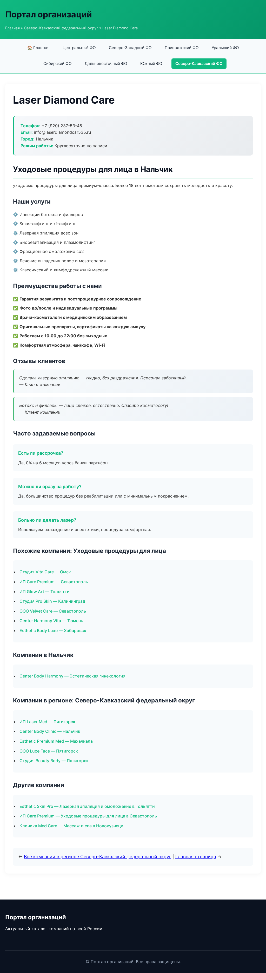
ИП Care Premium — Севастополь (53, 581)
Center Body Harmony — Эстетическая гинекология (72, 676)
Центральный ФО (79, 47)
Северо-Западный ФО (130, 47)
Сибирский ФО (57, 63)
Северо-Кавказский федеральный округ (61, 28)
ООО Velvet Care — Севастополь (52, 611)
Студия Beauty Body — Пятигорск (54, 760)
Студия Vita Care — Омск (45, 571)
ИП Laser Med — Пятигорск (47, 721)
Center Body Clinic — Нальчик (49, 731)
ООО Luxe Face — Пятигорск (48, 751)
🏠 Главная (38, 47)
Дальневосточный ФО (106, 63)
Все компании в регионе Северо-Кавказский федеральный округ (97, 856)
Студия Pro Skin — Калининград (52, 601)
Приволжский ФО (182, 47)
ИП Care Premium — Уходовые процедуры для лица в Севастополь (88, 815)
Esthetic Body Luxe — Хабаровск (52, 630)
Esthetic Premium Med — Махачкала (56, 741)
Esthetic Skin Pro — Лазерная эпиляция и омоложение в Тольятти (87, 806)
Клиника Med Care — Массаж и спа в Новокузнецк (71, 825)
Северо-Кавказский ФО (199, 63)
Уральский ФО (225, 47)
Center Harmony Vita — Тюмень (51, 620)
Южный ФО (151, 63)
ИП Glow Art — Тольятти (44, 591)
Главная (12, 28)
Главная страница (195, 856)
